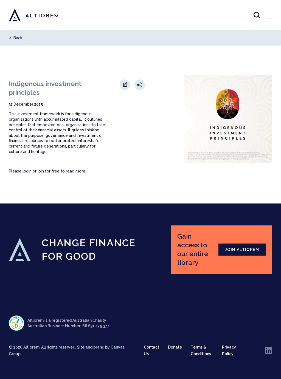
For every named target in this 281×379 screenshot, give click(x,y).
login (27, 171)
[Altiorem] (28, 15)
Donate (175, 347)
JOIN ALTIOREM (242, 249)
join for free (49, 171)
